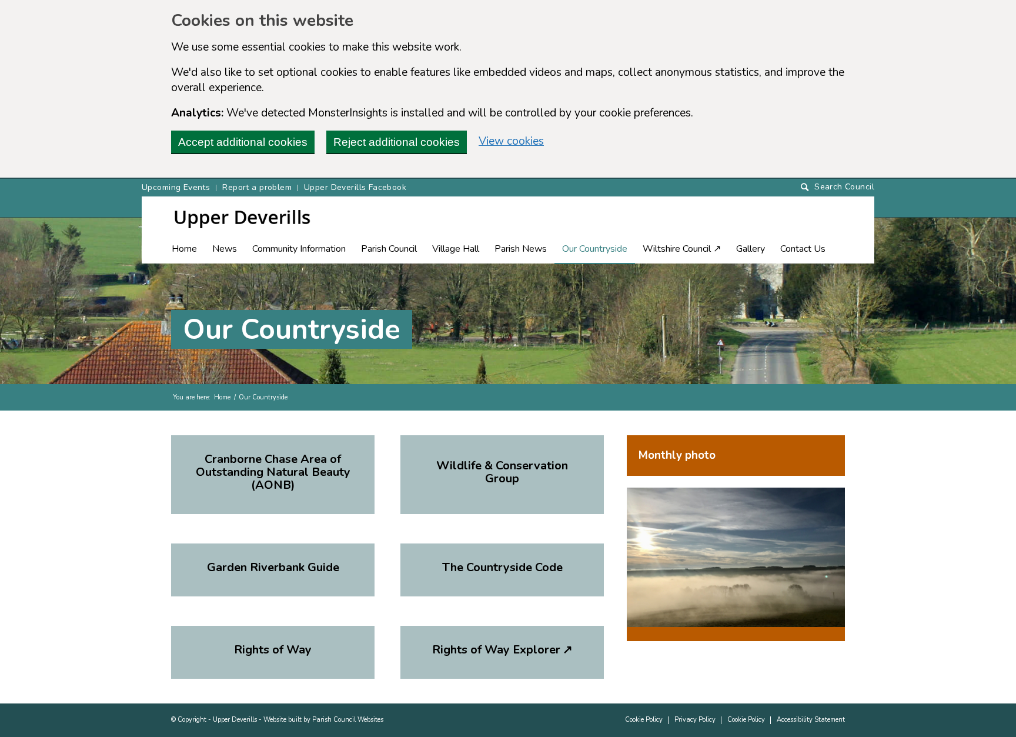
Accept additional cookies (243, 142)
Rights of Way (273, 650)
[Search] (837, 187)
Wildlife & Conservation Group (502, 472)
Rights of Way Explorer (502, 650)
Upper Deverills (235, 719)
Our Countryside (291, 329)
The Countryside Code (502, 567)
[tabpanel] (736, 564)
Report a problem (257, 187)
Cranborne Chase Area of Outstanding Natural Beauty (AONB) (273, 472)
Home (222, 397)
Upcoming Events (176, 187)
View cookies (511, 141)
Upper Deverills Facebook (355, 187)
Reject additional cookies (396, 142)
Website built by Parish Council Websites (323, 719)
